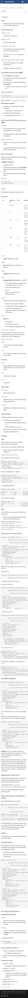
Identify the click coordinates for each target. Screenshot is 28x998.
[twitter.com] (2, 996)
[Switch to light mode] (22, 1)
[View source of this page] (26, 11)
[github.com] (7, 996)
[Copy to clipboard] (26, 95)
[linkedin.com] (4, 996)
